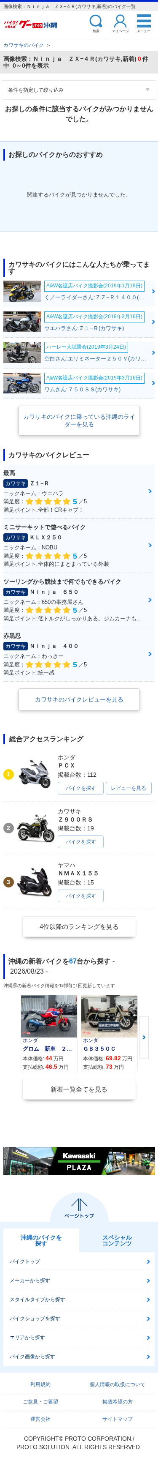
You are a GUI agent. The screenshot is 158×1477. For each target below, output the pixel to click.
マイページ (120, 31)
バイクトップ (25, 1261)
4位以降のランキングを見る (79, 926)
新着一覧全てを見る (79, 1089)
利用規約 (40, 1384)
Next (144, 1037)
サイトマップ (117, 1419)
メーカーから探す (30, 1280)
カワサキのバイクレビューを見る (79, 699)
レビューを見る (128, 788)
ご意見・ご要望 (40, 1402)
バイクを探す (81, 788)
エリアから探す (27, 1337)
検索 (96, 31)
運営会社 (40, 1419)
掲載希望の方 (117, 1402)
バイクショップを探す (35, 1318)
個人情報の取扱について (117, 1384)
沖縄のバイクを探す (41, 1240)
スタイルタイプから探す (37, 1299)
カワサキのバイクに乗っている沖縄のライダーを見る (79, 420)
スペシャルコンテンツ (117, 1240)
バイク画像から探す (32, 1357)
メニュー (143, 31)
